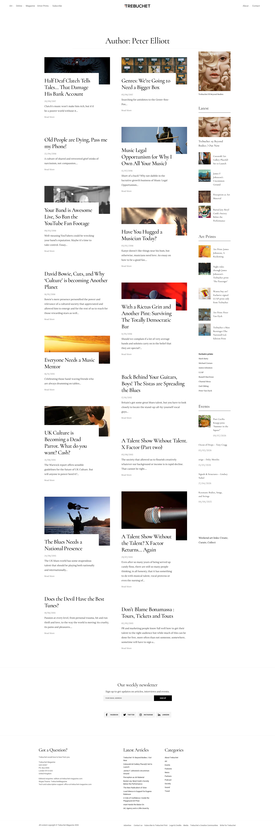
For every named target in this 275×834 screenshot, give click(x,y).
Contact (256, 6)
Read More (49, 117)
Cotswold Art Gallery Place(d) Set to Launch (220, 160)
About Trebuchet (171, 757)
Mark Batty (203, 358)
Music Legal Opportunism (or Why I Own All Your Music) (146, 157)
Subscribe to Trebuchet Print (155, 825)
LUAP (201, 372)
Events (167, 765)
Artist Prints (43, 6)
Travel (167, 791)
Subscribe (57, 6)
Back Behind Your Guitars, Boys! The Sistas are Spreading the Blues (152, 383)
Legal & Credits (175, 825)
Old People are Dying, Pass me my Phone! (75, 143)
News (167, 772)
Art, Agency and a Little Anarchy (136, 808)
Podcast (168, 780)
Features (168, 769)
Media (185, 825)
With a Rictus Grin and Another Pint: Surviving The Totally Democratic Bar (146, 316)
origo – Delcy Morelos (209, 459)
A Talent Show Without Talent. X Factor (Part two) (154, 444)
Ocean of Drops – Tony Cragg (213, 444)
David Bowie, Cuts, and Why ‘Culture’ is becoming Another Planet (76, 280)
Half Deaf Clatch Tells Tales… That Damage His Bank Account (67, 87)
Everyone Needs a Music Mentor (69, 363)
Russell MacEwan (206, 377)
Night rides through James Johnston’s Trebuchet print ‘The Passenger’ (221, 274)
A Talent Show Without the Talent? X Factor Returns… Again (146, 543)
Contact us (138, 825)
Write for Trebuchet (228, 825)
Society (168, 784)
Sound (167, 787)
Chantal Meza (205, 381)
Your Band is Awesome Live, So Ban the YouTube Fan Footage (68, 217)
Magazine (30, 6)
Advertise (127, 825)
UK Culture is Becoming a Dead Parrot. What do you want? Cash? (65, 442)
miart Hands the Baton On (133, 804)
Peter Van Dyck (205, 390)
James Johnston (205, 368)
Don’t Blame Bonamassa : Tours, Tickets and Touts (147, 612)
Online (19, 6)
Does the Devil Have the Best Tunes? (74, 602)
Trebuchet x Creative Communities (204, 825)
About (246, 6)
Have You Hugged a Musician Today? (141, 235)
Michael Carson (205, 363)
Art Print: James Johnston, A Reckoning (221, 253)
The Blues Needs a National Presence (63, 545)
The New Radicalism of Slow (135, 788)
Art (10, 6)
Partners (168, 776)
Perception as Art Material (133, 777)
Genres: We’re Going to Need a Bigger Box (145, 84)
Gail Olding (204, 386)
